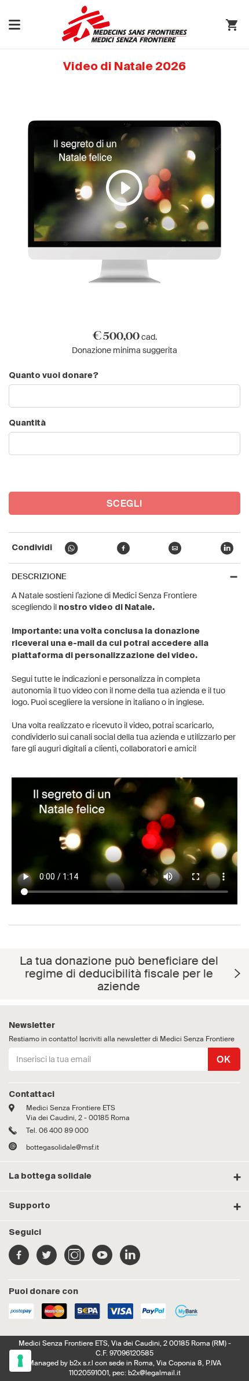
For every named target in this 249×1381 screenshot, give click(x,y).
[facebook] (123, 550)
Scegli (125, 503)
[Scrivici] (17, 1147)
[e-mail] (175, 550)
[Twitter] (46, 1261)
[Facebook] (19, 1261)
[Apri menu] (14, 25)
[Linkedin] (130, 1261)
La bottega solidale (50, 1176)
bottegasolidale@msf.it (62, 1147)
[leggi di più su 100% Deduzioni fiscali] (237, 974)
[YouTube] (102, 1261)
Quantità (27, 423)
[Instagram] (74, 1261)
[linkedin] (227, 550)
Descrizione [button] (39, 576)
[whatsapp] (71, 550)
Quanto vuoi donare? (53, 376)
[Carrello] (231, 26)
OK (224, 1059)
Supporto (29, 1206)
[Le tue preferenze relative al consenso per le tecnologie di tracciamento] (20, 1361)
